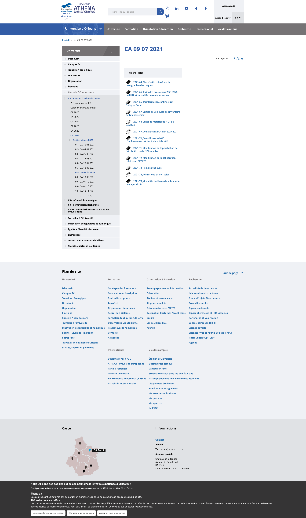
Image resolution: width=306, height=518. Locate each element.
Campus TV (74, 64)
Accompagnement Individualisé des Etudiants (174, 378)
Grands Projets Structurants (204, 298)
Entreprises (74, 234)
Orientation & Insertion (158, 29)
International (204, 29)
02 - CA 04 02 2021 (85, 149)
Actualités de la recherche (203, 288)
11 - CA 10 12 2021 (85, 195)
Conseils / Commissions (81, 92)
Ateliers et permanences (160, 298)
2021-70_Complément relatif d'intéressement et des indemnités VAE (147, 140)
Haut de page (230, 273)
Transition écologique (80, 69)
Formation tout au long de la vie (125, 317)
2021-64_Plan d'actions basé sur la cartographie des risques (148, 84)
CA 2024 (74, 121)
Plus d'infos (126, 488)
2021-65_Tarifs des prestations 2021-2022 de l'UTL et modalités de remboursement (152, 93)
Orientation (153, 293)
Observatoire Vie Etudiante (123, 322)
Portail (65, 40)
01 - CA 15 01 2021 (85, 145)
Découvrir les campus (160, 363)
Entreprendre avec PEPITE (161, 307)
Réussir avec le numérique (122, 327)
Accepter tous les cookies (112, 513)
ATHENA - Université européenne (126, 363)
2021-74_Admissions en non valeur (152, 174)
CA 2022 (74, 131)
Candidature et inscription (122, 293)
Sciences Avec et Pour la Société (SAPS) (210, 332)
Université (113, 29)
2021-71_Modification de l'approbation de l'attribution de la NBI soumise (152, 149)
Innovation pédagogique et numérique (89, 223)
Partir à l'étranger (117, 368)
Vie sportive (155, 403)
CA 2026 (74, 112)
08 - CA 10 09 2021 (85, 177)
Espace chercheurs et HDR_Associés (208, 312)
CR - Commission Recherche (83, 205)
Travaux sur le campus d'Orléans (86, 240)
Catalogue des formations (122, 288)
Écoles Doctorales (198, 303)
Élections (73, 86)
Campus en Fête (158, 368)
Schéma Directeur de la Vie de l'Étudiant (171, 373)
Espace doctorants (199, 307)
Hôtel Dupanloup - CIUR (202, 337)
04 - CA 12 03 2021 (85, 158)
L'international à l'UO (119, 358)
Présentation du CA (80, 103)
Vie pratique (155, 398)
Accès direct (221, 17)
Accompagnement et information (165, 288)
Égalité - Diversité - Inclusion (83, 229)
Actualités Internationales (122, 383)
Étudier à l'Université (160, 358)
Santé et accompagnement (163, 388)
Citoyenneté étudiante (161, 383)
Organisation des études (121, 307)
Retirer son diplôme (119, 312)
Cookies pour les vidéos (46, 500)
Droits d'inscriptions (119, 298)
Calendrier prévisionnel (83, 108)
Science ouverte (197, 327)
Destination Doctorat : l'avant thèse (166, 312)
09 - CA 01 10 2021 (85, 182)
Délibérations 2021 (83, 140)
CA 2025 (74, 117)
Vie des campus (227, 29)
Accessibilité (228, 5)
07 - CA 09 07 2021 (85, 172)
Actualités (113, 337)
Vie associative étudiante (162, 393)
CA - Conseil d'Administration (84, 98)
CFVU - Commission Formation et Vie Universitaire (88, 210)
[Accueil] (66, 7)
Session (37, 493)
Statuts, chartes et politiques (84, 245)
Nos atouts (74, 75)
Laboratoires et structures (203, 293)
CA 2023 (74, 126)
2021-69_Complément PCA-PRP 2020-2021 (155, 131)
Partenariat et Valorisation (203, 317)
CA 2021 (74, 135)
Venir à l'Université (118, 373)
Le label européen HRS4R (202, 322)
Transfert (113, 303)
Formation (131, 29)
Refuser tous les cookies (81, 513)
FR (237, 17)
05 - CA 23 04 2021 (85, 163)
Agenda (151, 327)
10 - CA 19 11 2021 (85, 191)
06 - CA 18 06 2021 (85, 168)
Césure (150, 317)
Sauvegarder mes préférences (48, 513)
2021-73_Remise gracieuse (147, 167)
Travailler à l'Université (80, 218)
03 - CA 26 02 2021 (85, 154)
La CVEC (153, 408)
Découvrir (73, 58)
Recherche (184, 29)
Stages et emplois (156, 303)
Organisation (75, 80)
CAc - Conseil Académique (82, 200)
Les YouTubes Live (157, 322)
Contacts (113, 332)
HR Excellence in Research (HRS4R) (127, 378)
